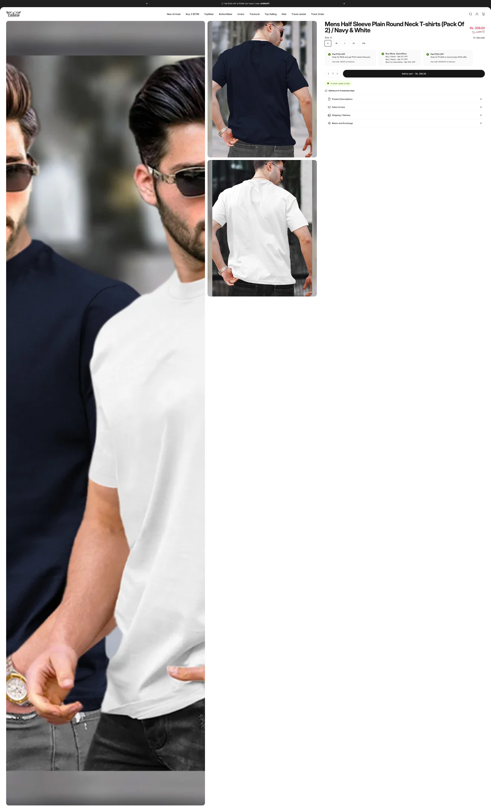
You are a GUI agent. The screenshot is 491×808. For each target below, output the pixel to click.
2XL (364, 43)
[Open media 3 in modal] (262, 228)
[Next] (344, 3)
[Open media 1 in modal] (105, 413)
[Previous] (147, 3)
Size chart (480, 37)
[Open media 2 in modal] (262, 89)
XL (354, 43)
